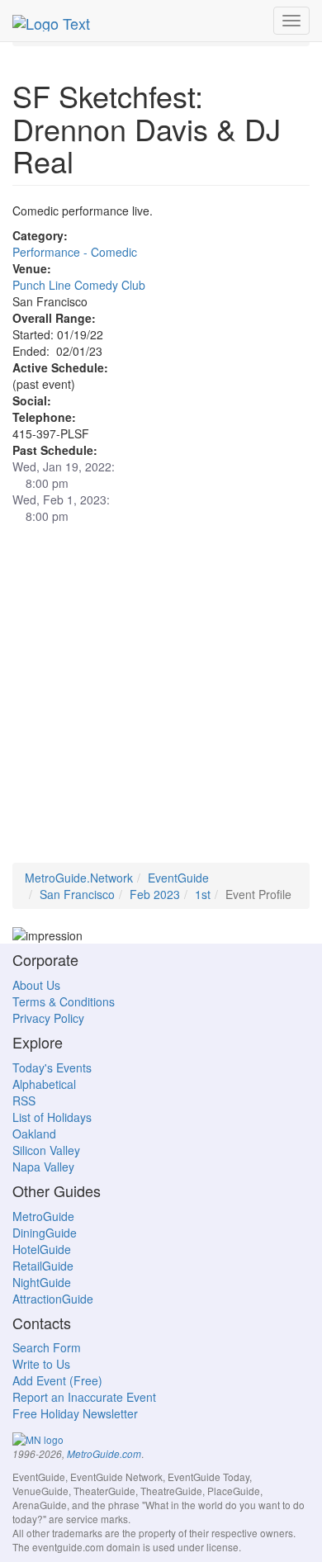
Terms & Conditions (63, 1001)
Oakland (34, 1133)
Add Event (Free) (57, 1380)
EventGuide (178, 877)
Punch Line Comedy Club (78, 285)
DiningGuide (44, 1232)
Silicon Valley (46, 1150)
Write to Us (41, 1364)
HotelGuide (41, 1249)
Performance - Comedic (74, 252)
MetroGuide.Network (79, 877)
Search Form (46, 1347)
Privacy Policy (48, 1018)
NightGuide (41, 1282)
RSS (24, 1100)
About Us (36, 985)
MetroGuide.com (104, 1453)
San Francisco (77, 894)
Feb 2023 (155, 894)
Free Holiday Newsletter (75, 1413)
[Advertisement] (161, 702)
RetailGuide (42, 1265)
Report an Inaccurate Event (84, 1397)
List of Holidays (52, 1117)
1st (203, 894)
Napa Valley (43, 1166)
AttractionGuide (52, 1298)
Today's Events (52, 1067)
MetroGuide (43, 1216)
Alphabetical (44, 1084)
